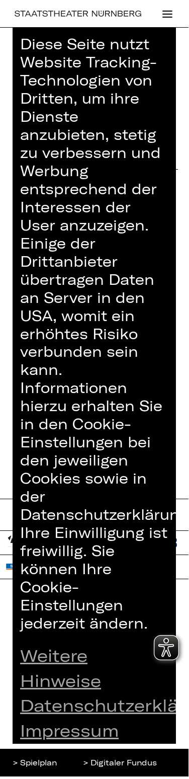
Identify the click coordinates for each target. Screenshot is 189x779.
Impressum (69, 730)
